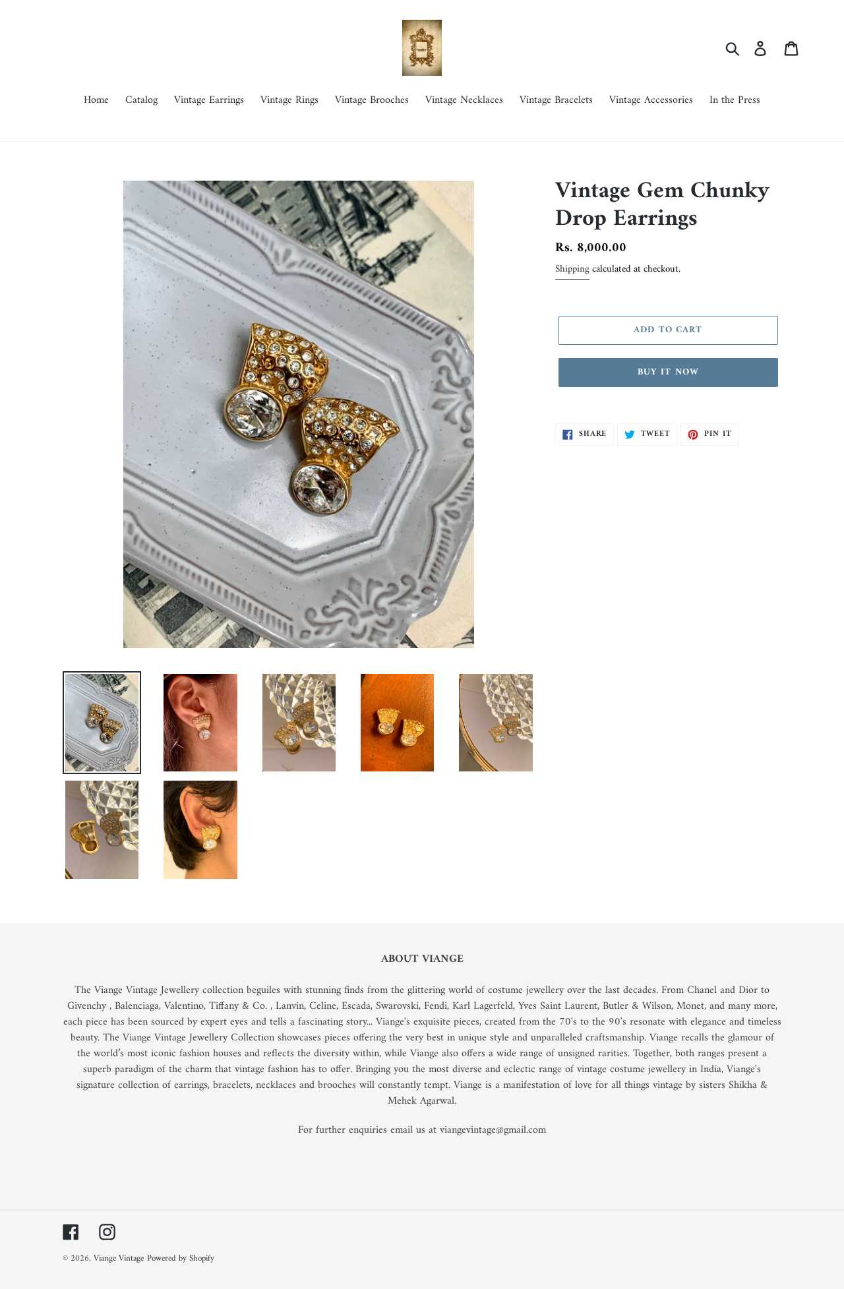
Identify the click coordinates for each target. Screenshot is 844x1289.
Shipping (572, 269)
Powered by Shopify (180, 1258)
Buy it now (668, 372)
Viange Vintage (119, 1258)
